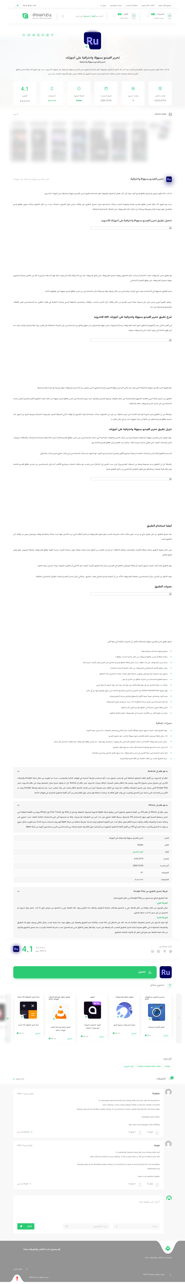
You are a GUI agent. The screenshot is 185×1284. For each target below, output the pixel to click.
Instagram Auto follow (151, 1117)
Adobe (79, 100)
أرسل (29, 1226)
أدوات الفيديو (138, 851)
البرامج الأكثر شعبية (164, 5)
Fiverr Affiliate (154, 1124)
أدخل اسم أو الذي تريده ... (88, 16)
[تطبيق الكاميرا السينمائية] (156, 1017)
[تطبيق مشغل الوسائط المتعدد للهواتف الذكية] (60, 1018)
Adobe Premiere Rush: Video (149, 1066)
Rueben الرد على (23, 1132)
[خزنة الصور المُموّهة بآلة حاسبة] (28, 1015)
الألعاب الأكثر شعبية (148, 5)
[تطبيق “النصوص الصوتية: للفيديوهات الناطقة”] (92, 1017)
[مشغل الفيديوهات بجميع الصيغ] (124, 1015)
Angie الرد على (22, 1184)
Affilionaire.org (154, 1168)
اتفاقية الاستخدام (131, 5)
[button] (8, 1018)
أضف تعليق (20, 1079)
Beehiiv (157, 1176)
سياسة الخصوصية (116, 5)
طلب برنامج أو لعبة (29, 5)
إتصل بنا (103, 5)
